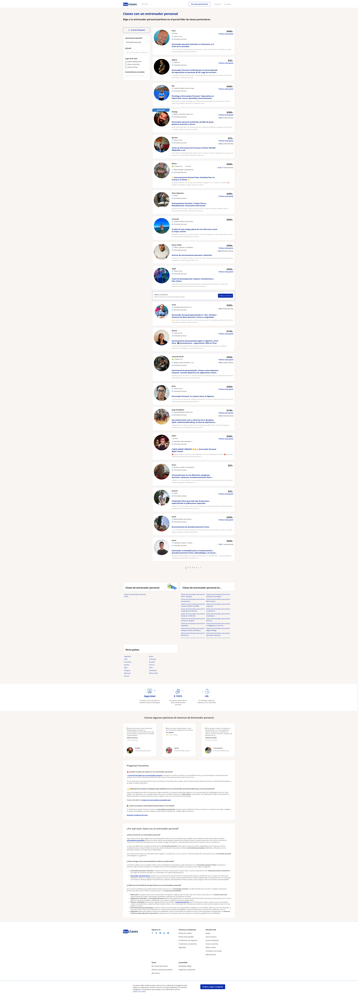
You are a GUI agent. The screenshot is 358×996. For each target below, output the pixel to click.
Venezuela (152, 670)
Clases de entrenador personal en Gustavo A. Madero (193, 620)
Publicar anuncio (225, 296)
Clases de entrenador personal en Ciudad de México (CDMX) (193, 605)
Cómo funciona (211, 937)
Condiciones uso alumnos (188, 944)
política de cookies (139, 991)
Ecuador (152, 662)
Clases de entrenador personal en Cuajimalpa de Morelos (193, 610)
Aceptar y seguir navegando (212, 987)
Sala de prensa (211, 954)
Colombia (152, 659)
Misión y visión (211, 947)
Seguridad (182, 947)
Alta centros (156, 973)
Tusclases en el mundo (214, 951)
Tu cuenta (227, 4)
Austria (126, 676)
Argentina (127, 656)
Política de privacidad (186, 937)
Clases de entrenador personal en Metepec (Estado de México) (193, 629)
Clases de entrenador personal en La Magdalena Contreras (218, 624)
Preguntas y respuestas (187, 970)
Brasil (151, 656)
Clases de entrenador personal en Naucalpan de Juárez (218, 634)
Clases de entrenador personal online (135, 595)
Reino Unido (153, 673)
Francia (151, 665)
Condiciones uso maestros (188, 940)
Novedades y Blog (185, 966)
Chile (125, 659)
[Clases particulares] (130, 6)
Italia (125, 668)
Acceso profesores (212, 940)
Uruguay (127, 670)
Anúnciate (217, 4)
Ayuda (208, 933)
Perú (151, 668)
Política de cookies (185, 933)
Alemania (127, 673)
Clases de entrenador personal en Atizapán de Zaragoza (218, 595)
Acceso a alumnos (212, 944)
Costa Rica (127, 662)
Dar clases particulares (199, 4)
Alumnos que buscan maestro (162, 970)
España (126, 665)
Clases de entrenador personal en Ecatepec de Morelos (193, 615)
